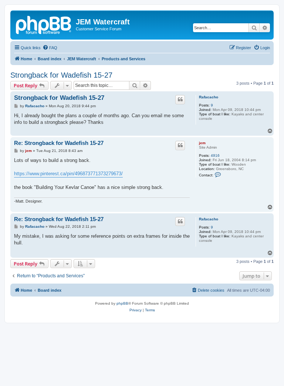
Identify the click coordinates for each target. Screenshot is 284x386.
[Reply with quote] (180, 99)
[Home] (44, 24)
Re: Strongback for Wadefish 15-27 (59, 143)
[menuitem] (50, 47)
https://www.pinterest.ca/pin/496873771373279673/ (68, 173)
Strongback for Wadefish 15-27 (61, 75)
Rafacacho (208, 97)
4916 (215, 155)
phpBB (122, 303)
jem (202, 143)
